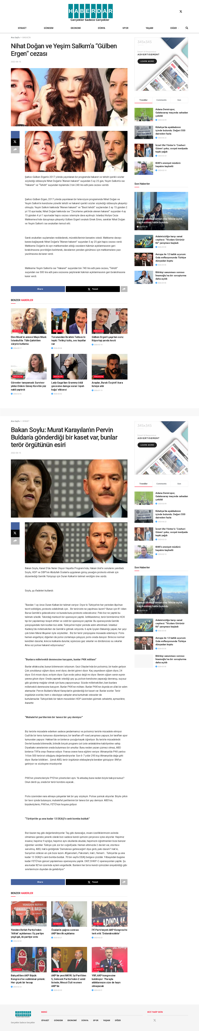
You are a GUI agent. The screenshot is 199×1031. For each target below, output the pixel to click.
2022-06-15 (16, 62)
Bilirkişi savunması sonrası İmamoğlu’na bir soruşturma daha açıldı (170, 275)
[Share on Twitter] (15, 142)
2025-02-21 (97, 990)
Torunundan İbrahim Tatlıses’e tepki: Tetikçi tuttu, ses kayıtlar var (68, 341)
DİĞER (173, 28)
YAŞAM (149, 28)
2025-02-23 (97, 938)
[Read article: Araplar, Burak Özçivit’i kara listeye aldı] (109, 366)
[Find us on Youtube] (186, 11)
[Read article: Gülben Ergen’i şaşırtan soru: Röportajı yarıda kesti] (109, 321)
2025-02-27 (57, 938)
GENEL (16, 924)
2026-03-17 (17, 348)
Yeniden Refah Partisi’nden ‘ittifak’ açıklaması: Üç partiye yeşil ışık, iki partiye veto (27, 933)
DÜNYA (101, 28)
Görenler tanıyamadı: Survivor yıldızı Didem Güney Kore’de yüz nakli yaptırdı (28, 386)
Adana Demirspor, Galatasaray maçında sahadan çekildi (171, 112)
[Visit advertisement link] (161, 64)
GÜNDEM (48, 28)
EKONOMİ (76, 28)
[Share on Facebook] (15, 134)
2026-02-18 (97, 345)
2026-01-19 (97, 390)
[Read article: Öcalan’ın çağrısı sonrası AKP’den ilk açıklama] (69, 914)
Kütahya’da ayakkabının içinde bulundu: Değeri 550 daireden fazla (170, 130)
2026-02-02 (57, 394)
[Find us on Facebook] (175, 11)
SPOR (125, 28)
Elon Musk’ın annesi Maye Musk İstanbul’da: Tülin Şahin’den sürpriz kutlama (28, 341)
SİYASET (22, 28)
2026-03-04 (57, 348)
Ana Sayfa (15, 37)
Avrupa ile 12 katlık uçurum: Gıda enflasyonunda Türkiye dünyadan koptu (170, 257)
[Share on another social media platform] (15, 149)
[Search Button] (187, 28)
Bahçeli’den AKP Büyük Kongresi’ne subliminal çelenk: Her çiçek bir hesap (28, 979)
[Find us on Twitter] (180, 11)
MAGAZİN (26, 37)
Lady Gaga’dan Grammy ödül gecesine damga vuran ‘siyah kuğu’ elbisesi (67, 386)
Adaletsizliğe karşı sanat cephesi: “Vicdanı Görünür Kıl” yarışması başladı (170, 239)
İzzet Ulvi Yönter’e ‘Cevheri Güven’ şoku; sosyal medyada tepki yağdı (171, 148)
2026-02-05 (17, 394)
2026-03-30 (143, 227)
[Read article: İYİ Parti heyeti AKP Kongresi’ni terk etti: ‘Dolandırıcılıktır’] (109, 914)
